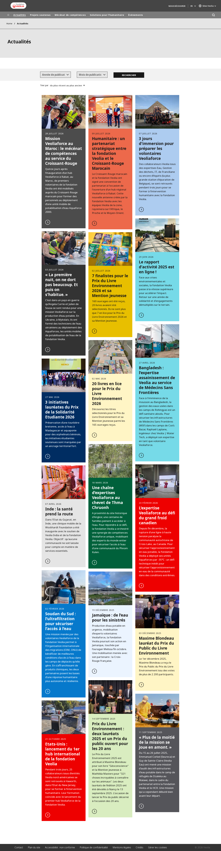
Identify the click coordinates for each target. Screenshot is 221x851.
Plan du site (34, 847)
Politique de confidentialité (94, 847)
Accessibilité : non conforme (60, 847)
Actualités (19, 15)
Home (9, 23)
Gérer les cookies (157, 847)
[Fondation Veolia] (18, 5)
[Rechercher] (213, 15)
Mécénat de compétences (70, 15)
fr (191, 6)
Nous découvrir (177, 6)
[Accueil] (8, 15)
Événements (135, 15)
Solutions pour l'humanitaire (107, 15)
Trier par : (44, 85)
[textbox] (53, 75)
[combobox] (55, 75)
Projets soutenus (40, 15)
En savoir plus (64, 161)
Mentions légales (122, 847)
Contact (19, 847)
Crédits (139, 847)
